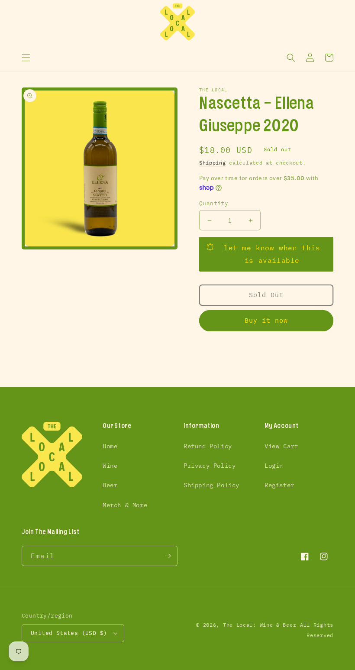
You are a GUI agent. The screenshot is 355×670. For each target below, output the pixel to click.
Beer (110, 485)
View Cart (281, 446)
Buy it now (266, 320)
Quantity (213, 203)
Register (279, 485)
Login (274, 465)
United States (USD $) (69, 633)
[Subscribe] (167, 556)
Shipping (212, 162)
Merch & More (125, 505)
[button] (26, 57)
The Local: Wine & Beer (259, 624)
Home (110, 446)
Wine (110, 465)
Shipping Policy (211, 485)
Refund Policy (208, 446)
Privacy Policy (210, 465)
